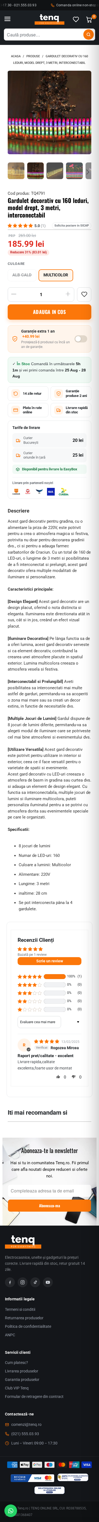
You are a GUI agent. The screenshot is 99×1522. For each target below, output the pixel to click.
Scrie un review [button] (49, 961)
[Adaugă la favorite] (84, 294)
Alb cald (22, 275)
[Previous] (11, 112)
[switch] (81, 338)
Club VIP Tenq (17, 1388)
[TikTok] (35, 1282)
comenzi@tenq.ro (26, 1424)
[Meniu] (7, 19)
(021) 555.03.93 (25, 1434)
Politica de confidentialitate (28, 1326)
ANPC (10, 1335)
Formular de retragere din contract (34, 1396)
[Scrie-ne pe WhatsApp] (10, 1510)
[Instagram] (23, 1282)
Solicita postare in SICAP (71, 225)
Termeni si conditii (20, 1309)
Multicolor (55, 275)
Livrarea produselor (21, 1371)
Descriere (18, 511)
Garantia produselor (22, 1379)
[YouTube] (48, 1282)
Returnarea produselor (24, 1318)
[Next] (87, 112)
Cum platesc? (16, 1362)
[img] (47, 1041)
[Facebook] (10, 1282)
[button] (30, 976)
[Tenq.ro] (49, 19)
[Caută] (88, 34)
